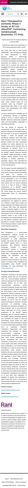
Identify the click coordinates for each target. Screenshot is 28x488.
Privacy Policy (22, 485)
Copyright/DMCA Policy (9, 485)
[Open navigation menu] (2, 13)
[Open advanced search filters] (21, 14)
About (7, 479)
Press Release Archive (16, 479)
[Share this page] (26, 13)
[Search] (18, 14)
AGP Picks (4, 2)
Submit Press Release (8, 482)
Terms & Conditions (20, 482)
